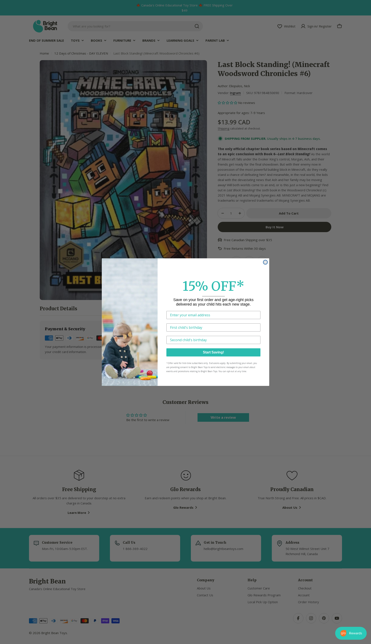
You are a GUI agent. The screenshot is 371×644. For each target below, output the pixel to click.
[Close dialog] (265, 262)
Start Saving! (213, 352)
